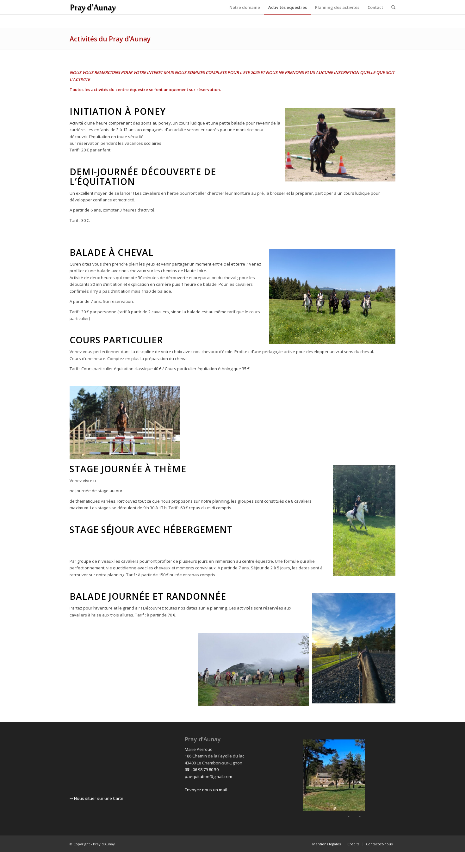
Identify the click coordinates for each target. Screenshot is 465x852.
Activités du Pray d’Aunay (110, 38)
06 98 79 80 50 (206, 769)
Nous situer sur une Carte (98, 798)
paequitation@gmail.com (208, 776)
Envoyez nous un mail (206, 790)
